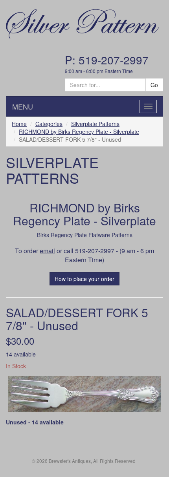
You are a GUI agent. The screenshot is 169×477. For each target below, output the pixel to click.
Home (19, 124)
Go (154, 85)
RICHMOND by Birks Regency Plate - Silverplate (79, 131)
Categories (48, 124)
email (47, 250)
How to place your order (84, 279)
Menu (22, 106)
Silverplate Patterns (95, 124)
